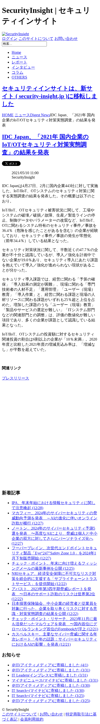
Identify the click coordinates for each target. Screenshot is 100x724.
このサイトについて (35, 38)
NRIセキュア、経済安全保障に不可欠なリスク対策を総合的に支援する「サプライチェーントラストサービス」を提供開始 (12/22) (54, 578)
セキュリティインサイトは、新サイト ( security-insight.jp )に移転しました (49, 96)
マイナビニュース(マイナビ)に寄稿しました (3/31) (55, 680)
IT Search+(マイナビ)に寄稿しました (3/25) (48, 696)
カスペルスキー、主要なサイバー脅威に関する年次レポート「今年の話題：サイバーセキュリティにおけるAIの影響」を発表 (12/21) (54, 639)
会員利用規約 (31, 719)
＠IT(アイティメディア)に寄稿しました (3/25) (51, 701)
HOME (8, 115)
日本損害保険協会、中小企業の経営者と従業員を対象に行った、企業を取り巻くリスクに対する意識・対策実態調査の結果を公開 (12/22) (54, 608)
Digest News (40, 115)
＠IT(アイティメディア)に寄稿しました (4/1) (50, 665)
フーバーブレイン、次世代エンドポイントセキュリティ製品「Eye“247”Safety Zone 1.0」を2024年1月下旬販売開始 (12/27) (54, 553)
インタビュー (23, 67)
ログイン (9, 38)
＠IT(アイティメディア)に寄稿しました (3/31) (51, 670)
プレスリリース (15, 378)
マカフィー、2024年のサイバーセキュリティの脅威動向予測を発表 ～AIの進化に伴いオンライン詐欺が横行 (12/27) (54, 518)
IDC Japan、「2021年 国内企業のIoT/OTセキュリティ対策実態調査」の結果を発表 (45, 144)
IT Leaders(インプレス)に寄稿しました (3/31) (50, 675)
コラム (17, 72)
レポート (19, 62)
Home (16, 52)
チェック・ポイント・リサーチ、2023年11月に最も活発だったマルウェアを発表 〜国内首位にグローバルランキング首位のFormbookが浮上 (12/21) (55, 624)
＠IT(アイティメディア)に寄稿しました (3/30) (51, 685)
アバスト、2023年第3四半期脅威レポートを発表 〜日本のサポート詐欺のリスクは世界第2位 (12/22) (53, 594)
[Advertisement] (50, 435)
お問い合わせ (66, 38)
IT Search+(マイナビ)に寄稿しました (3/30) (48, 690)
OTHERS (19, 77)
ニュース (19, 57)
